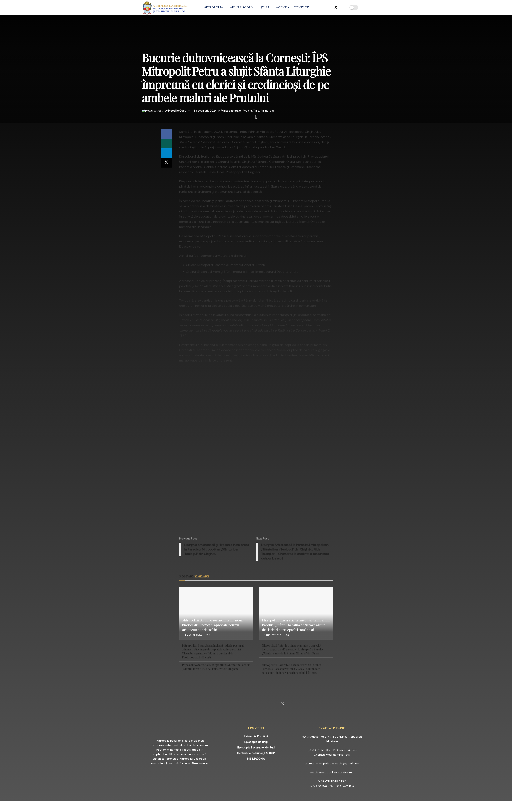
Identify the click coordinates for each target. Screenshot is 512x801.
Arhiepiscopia (242, 7)
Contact (301, 7)
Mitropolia (213, 7)
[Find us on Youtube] (342, 7)
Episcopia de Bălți (256, 742)
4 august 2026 (193, 635)
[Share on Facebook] (166, 134)
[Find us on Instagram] (322, 7)
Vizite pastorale (231, 110)
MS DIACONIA (256, 758)
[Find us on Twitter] (335, 7)
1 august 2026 (272, 635)
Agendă (282, 7)
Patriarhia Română (256, 736)
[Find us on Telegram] (329, 7)
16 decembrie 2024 (205, 110)
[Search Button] (368, 7)
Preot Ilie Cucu (177, 110)
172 (208, 635)
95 (287, 635)
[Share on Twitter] (166, 163)
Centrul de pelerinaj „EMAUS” (256, 753)
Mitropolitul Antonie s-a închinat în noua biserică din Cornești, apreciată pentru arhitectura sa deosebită (212, 625)
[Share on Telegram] (166, 153)
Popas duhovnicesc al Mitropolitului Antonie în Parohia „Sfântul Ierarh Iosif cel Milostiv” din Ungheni (216, 667)
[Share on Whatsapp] (166, 143)
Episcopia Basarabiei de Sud (256, 747)
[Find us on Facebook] (316, 7)
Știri (265, 7)
